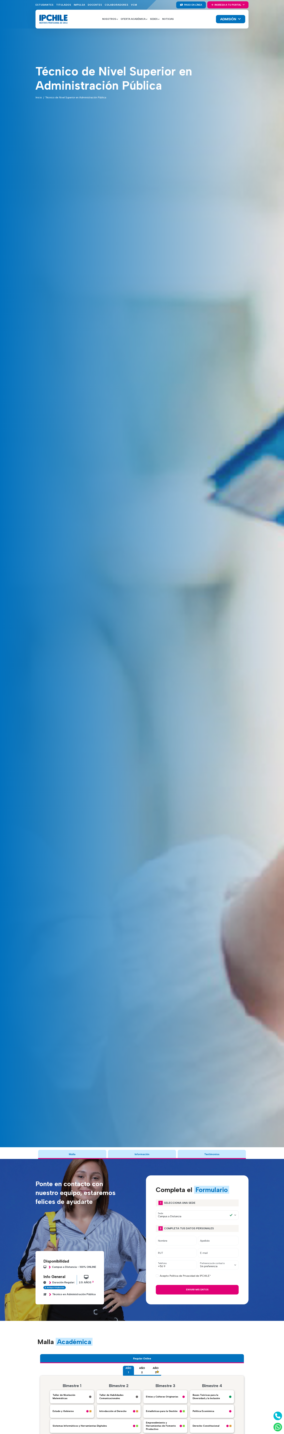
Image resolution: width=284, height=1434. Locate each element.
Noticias (168, 19)
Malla (72, 1154)
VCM (134, 4)
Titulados (63, 4)
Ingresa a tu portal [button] (228, 4)
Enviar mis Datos (197, 1289)
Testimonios (211, 1154)
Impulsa (79, 4)
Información (142, 1154)
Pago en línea (192, 4)
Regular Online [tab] (142, 1358)
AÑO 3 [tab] (156, 1370)
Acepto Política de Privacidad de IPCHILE (185, 1275)
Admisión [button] (228, 19)
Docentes (95, 4)
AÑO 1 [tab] (128, 1370)
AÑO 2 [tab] (142, 1370)
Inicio (39, 97)
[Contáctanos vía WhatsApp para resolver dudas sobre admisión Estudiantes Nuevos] (277, 1427)
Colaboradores (116, 4)
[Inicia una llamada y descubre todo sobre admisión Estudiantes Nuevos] (277, 1416)
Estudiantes (45, 4)
